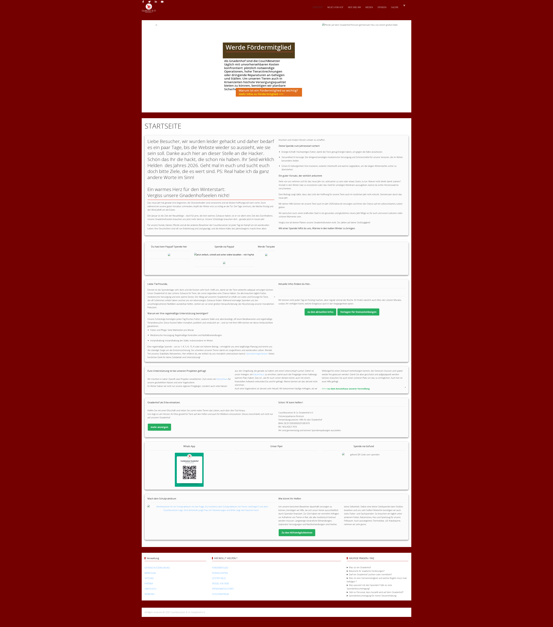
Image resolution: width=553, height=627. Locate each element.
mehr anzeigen (159, 427)
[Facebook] (143, 1)
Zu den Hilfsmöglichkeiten (297, 532)
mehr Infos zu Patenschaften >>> (336, 94)
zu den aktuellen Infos (320, 312)
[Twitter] (149, 1)
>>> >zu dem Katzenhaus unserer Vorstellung (346, 388)
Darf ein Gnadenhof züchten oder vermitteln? (370, 574)
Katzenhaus (222, 379)
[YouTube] (162, 1)
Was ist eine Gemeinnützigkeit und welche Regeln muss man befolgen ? (377, 580)
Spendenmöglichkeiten (257, 353)
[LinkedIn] (155, 1)
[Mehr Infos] (404, 5)
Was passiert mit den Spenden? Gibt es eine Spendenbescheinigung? (369, 587)
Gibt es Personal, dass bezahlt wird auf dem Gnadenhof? (376, 592)
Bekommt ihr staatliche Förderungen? (367, 571)
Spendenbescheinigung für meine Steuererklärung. (373, 595)
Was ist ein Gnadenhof (360, 567)
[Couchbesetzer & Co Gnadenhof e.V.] (149, 8)
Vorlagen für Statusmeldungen (358, 312)
